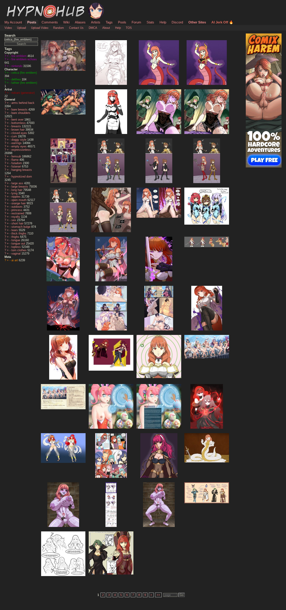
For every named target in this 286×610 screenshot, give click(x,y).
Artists (95, 22)
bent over (17, 119)
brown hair (18, 129)
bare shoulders (20, 113)
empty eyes (19, 146)
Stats (150, 22)
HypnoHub (16, 5)
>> (158, 595)
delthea (16, 79)
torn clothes (19, 250)
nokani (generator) (23, 92)
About (106, 27)
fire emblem (19, 56)
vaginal (16, 253)
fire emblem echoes (24, 59)
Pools (122, 22)
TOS (129, 27)
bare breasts (19, 109)
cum (14, 136)
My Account (13, 22)
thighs (15, 236)
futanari (16, 166)
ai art (15, 260)
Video (8, 27)
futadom (17, 163)
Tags (109, 22)
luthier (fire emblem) (24, 82)
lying (14, 193)
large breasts (20, 186)
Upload (21, 27)
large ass (17, 183)
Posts (31, 22)
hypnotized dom (21, 176)
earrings (17, 143)
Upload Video (39, 27)
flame (15, 159)
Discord (177, 22)
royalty (16, 216)
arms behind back (22, 102)
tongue (16, 240)
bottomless (19, 123)
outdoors (17, 206)
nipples (16, 196)
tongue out (18, 243)
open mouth (19, 200)
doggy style (19, 139)
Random (58, 27)
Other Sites (197, 22)
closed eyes (19, 133)
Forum (136, 22)
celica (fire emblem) (24, 72)
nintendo (17, 66)
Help (163, 22)
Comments (50, 22)
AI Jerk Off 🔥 (222, 22)
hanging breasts (21, 169)
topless (16, 247)
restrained (18, 213)
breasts (16, 126)
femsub (16, 156)
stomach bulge (21, 226)
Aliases (80, 22)
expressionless (21, 149)
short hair (17, 223)
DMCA (93, 27)
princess (17, 210)
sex (14, 220)
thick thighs (19, 233)
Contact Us (76, 27)
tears (15, 230)
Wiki (66, 22)
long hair (17, 190)
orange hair (19, 203)
